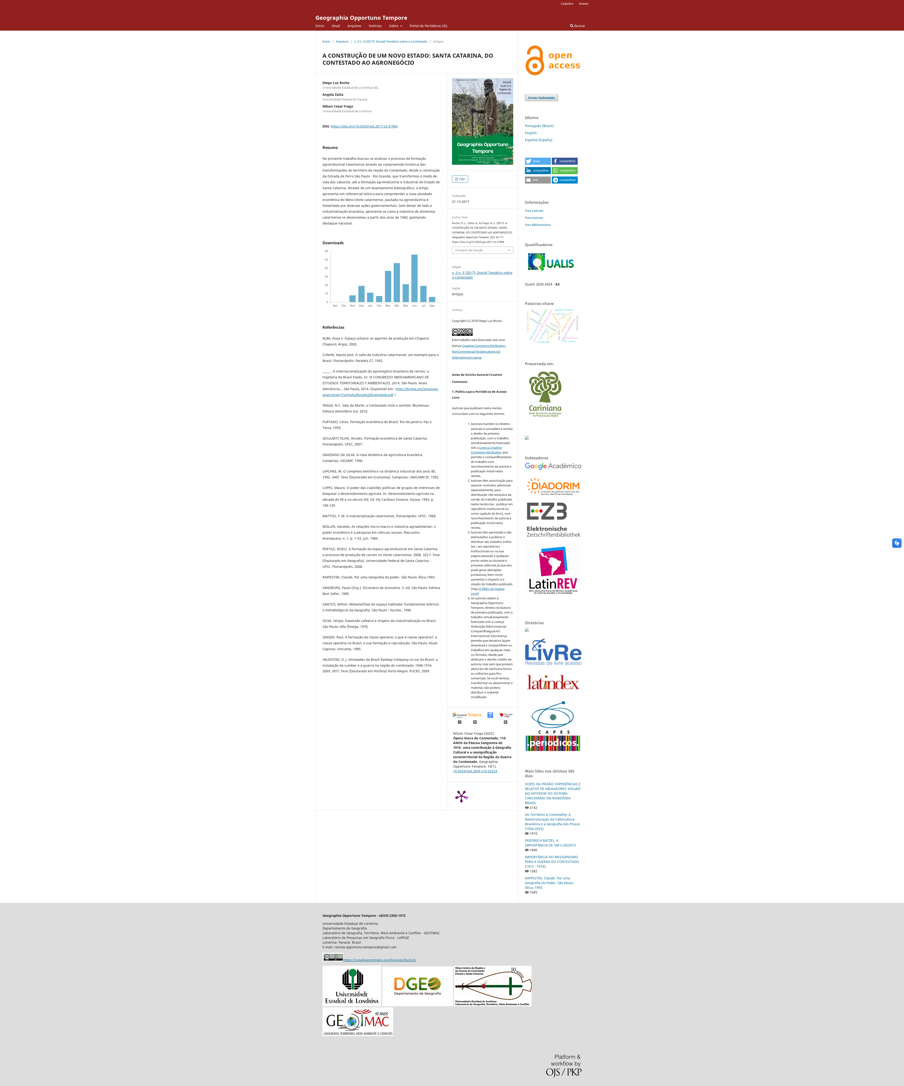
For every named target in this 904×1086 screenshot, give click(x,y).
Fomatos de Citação (469, 250)
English (531, 133)
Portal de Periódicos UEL (429, 26)
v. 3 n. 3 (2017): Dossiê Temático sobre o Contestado (390, 41)
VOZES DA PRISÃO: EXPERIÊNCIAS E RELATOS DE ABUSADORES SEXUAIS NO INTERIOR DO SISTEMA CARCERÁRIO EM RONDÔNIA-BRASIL (553, 793)
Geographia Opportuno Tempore (361, 17)
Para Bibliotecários (538, 225)
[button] (538, 161)
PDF (462, 179)
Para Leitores (534, 210)
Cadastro (567, 3)
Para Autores (534, 218)
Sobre (394, 26)
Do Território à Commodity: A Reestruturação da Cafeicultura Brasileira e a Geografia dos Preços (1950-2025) (552, 821)
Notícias (375, 26)
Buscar (579, 26)
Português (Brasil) (539, 126)
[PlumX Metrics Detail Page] (461, 796)
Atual (336, 26)
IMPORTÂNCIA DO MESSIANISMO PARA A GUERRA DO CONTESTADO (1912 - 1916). (552, 862)
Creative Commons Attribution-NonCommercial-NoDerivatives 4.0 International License (479, 352)
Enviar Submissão (541, 98)
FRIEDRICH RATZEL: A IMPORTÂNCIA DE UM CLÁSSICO (550, 842)
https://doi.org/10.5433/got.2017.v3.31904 (364, 126)
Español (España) (538, 140)
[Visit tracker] (527, 438)
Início (319, 26)
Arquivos (354, 26)
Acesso (584, 3)
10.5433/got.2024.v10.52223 (475, 771)
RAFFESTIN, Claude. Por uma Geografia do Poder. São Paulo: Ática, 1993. (549, 883)
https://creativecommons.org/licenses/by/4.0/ (379, 960)
